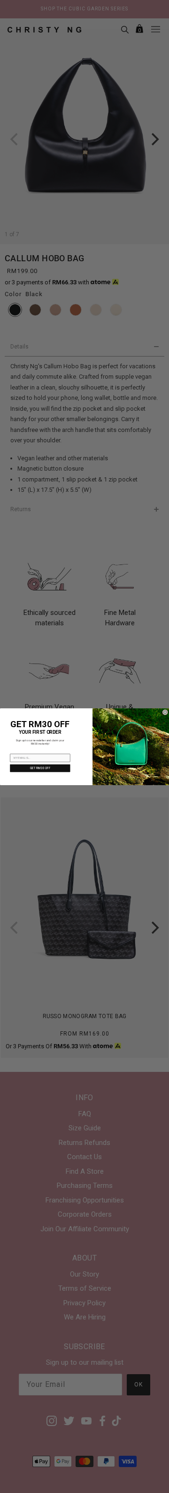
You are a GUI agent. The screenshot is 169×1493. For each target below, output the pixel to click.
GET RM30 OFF (40, 768)
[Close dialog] (165, 712)
